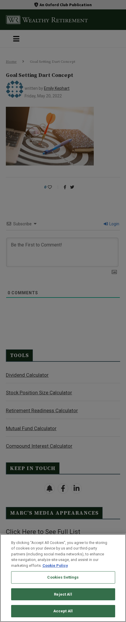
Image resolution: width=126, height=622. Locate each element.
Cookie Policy (55, 565)
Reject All (63, 594)
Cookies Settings (63, 577)
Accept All (63, 611)
